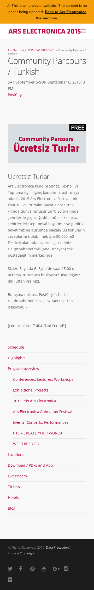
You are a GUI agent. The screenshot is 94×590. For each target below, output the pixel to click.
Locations (16, 454)
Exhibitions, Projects (30, 390)
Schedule (16, 347)
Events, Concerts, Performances (40, 422)
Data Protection (57, 547)
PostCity (15, 94)
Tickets (14, 486)
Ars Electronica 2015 (21, 50)
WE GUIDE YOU (46, 50)
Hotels (13, 497)
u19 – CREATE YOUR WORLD (37, 433)
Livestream (17, 475)
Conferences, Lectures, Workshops (43, 379)
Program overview (23, 368)
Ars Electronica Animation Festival (42, 411)
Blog (11, 508)
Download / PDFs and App (30, 465)
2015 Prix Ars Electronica (34, 400)
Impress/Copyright (21, 553)
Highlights (17, 357)
